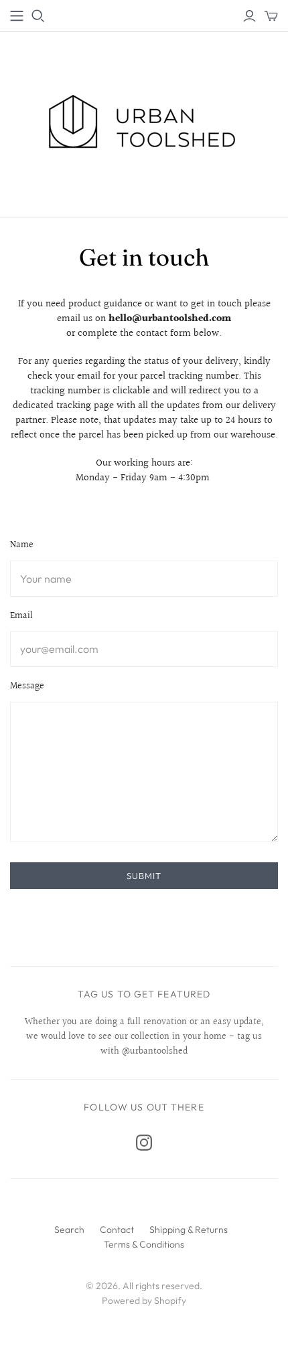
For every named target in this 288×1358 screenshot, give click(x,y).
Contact (117, 1230)
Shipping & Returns (188, 1230)
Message (27, 687)
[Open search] (38, 16)
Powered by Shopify (144, 1300)
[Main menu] (16, 16)
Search (69, 1230)
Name (21, 546)
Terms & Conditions (144, 1244)
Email (21, 616)
